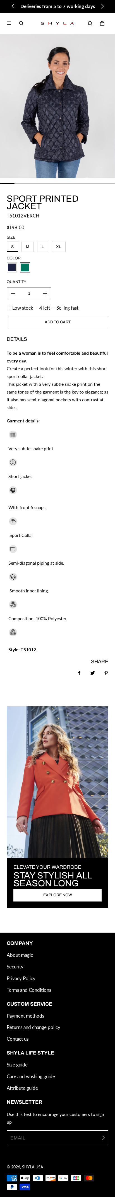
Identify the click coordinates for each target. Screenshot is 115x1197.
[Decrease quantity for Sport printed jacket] (13, 293)
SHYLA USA (32, 1167)
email (17, 1138)
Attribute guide (22, 1088)
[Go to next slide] (102, 6)
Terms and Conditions (29, 990)
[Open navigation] (13, 23)
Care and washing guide (31, 1076)
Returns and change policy (33, 1027)
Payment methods (25, 1016)
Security (15, 967)
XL (58, 247)
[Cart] (102, 23)
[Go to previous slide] (13, 6)
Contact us (17, 1039)
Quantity (16, 282)
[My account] (90, 23)
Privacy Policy (21, 978)
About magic (20, 955)
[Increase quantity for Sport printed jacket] (45, 293)
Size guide (17, 1065)
